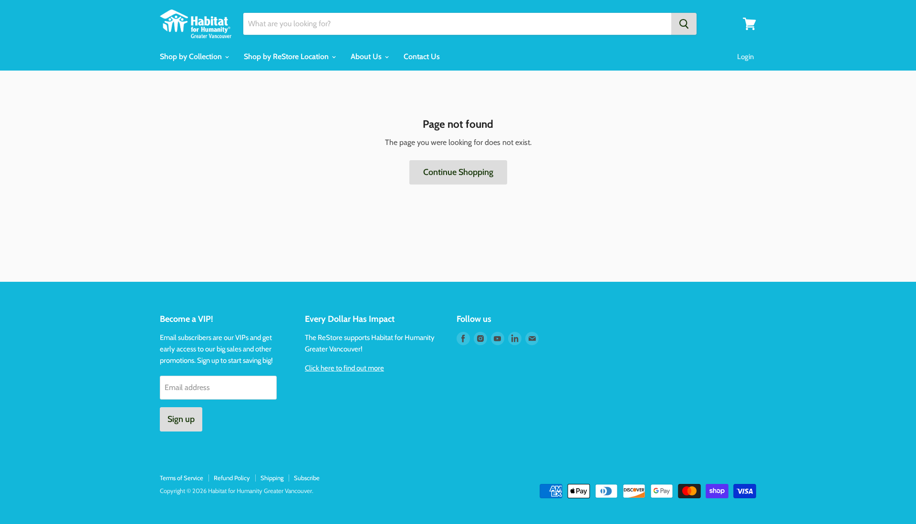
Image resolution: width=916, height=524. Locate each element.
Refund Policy (232, 478)
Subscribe (307, 478)
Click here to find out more (344, 368)
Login (745, 56)
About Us (367, 56)
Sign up (181, 419)
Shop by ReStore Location (287, 56)
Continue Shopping (458, 172)
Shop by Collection (192, 56)
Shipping (271, 478)
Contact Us (422, 56)
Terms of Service (181, 478)
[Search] (684, 24)
